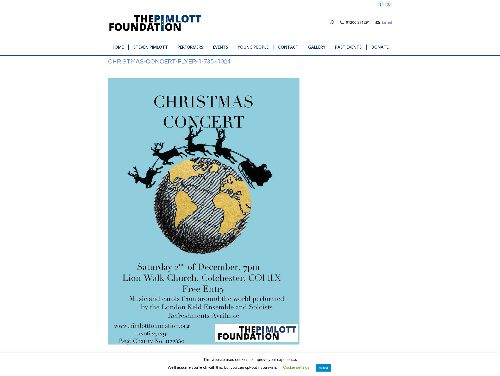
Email (387, 22)
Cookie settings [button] (296, 367)
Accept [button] (323, 367)
